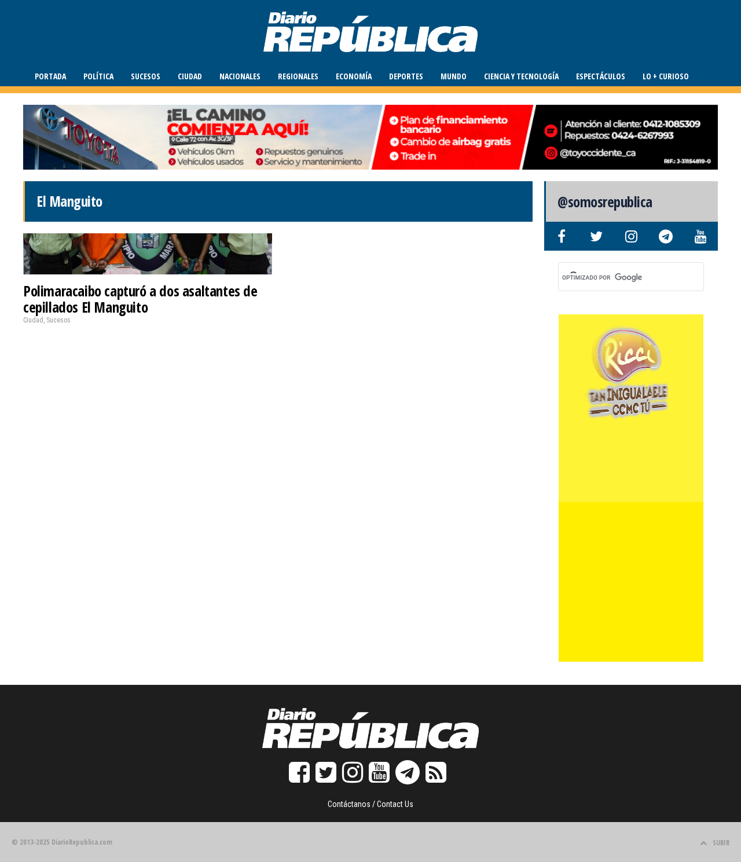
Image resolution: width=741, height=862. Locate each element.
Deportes (406, 76)
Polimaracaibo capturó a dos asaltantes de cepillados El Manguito (140, 299)
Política (98, 76)
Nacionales (240, 76)
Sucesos (145, 76)
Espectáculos (600, 76)
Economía (354, 76)
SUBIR (721, 843)
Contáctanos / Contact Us (370, 804)
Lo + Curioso (666, 76)
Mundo (454, 76)
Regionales (298, 76)
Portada (50, 76)
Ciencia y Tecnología (521, 76)
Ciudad (190, 76)
